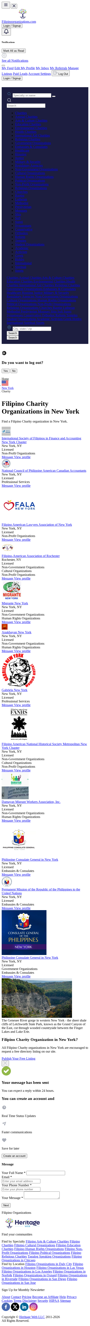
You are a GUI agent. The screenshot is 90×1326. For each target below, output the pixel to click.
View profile (22, 457)
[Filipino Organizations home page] (23, 18)
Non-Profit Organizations (32, 184)
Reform (20, 237)
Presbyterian (23, 207)
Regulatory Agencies (29, 165)
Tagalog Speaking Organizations (49, 1256)
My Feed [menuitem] (8, 68)
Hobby (19, 259)
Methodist (21, 203)
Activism (21, 252)
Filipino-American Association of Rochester (31, 556)
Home (5, 378)
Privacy (72, 1297)
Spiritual (20, 267)
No (13, 370)
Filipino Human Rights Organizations (39, 1249)
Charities (21, 113)
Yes (5, 370)
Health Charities (25, 131)
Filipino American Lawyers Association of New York (37, 524)
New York (8, 388)
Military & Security (28, 162)
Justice (19, 158)
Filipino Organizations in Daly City (48, 1264)
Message (8, 457)
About (6, 1297)
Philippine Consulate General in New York (30, 859)
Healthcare (22, 150)
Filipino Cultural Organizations (34, 1245)
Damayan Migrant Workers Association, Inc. (31, 802)
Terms (17, 1300)
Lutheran (21, 199)
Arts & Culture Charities (31, 120)
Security (42, 1300)
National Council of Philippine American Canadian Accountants (44, 470)
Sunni (19, 222)
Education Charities (28, 124)
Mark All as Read (13, 50)
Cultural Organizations (30, 173)
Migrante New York (15, 603)
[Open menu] (6, 5)
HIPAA (54, 1300)
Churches (21, 192)
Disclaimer (29, 1300)
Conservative (23, 229)
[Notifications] (6, 32)
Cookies (7, 1300)
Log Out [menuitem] (63, 73)
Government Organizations (33, 143)
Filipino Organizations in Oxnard (35, 1275)
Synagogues (23, 225)
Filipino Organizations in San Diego (42, 1279)
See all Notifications (15, 60)
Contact (16, 1297)
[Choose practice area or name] (53, 96)
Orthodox (21, 233)
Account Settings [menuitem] (39, 73)
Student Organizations (29, 244)
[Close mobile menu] (14, 6)
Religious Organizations (31, 188)
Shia (18, 214)
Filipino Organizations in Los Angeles (27, 1271)
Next (6, 1205)
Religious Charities (27, 139)
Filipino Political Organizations (49, 1252)
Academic (21, 248)
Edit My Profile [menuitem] (24, 68)
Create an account (14, 1155)
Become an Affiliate (45, 1297)
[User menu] (3, 65)
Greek (19, 255)
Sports (19, 270)
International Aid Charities (32, 135)
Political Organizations (30, 180)
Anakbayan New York (16, 632)
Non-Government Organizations (36, 169)
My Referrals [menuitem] (58, 68)
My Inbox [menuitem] (42, 68)
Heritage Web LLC (32, 1317)
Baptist (19, 195)
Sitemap (65, 1300)
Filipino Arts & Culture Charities (47, 1241)
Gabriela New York (14, 690)
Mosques (21, 210)
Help (62, 1297)
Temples (20, 240)
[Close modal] (5, 1063)
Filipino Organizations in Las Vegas (60, 1267)
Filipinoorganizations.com (19, 21)
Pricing (26, 1297)
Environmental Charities (31, 128)
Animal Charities (26, 116)
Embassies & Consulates (31, 146)
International (23, 263)
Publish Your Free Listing (18, 1058)
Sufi (18, 218)
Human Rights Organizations (34, 177)
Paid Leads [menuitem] (20, 73)
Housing (20, 154)
